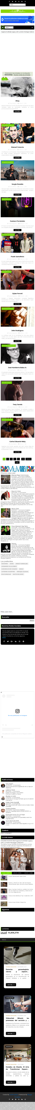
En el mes (17, 873)
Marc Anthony (8, 419)
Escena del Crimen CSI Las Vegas (15, 814)
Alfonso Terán (15, 508)
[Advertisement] (17, 51)
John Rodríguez (8, 308)
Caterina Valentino (8, 571)
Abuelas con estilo (11, 796)
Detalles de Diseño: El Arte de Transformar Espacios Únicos (17, 1069)
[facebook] (9, 1)
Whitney (13, 543)
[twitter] (12, 1)
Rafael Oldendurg (9, 345)
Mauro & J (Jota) (16, 491)
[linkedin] (15, 641)
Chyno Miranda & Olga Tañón (19, 526)
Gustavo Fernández (17, 221)
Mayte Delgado (18, 574)
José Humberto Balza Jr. (17, 367)
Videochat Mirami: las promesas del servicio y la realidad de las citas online (17, 1020)
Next (28, 459)
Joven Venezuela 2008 (12, 821)
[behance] (22, 1)
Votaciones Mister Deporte (17, 902)
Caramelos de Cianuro (9, 569)
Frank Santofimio (9, 234)
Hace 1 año (28, 873)
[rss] (19, 1)
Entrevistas (7, 199)
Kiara (12, 563)
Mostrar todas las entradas (22, 75)
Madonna (5, 563)
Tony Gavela (7, 382)
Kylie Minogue (6, 574)
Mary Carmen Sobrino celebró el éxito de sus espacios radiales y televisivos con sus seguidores (20, 891)
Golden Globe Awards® (12, 802)
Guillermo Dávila (10, 790)
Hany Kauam (9, 784)
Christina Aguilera (10, 808)
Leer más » (17, 111)
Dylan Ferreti (17, 293)
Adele (21, 569)
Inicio (4, 637)
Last (17, 462)
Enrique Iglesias (22, 571)
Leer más (10, 984)
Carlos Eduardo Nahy (17, 441)
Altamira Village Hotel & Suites (20, 475)
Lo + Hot (6, 873)
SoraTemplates (14, 1094)
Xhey (5, 79)
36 (23, 459)
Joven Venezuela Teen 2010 (17, 876)
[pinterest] (15, 1)
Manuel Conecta (8, 125)
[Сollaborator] (17, 19)
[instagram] (25, 1)
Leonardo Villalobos (9, 566)
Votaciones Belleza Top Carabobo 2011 (20, 895)
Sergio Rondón (8, 162)
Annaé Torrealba (22, 563)
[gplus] (12, 641)
